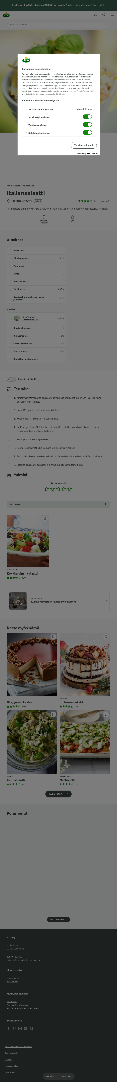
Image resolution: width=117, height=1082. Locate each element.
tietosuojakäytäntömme (55, 94)
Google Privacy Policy (85, 91)
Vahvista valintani (83, 145)
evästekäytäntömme (33, 94)
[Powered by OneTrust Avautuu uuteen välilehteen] (87, 153)
